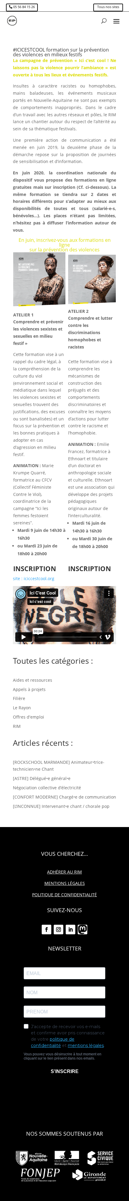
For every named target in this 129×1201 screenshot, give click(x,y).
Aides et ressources (32, 680)
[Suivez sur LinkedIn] (70, 929)
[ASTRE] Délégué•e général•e (41, 778)
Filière (19, 698)
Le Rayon (22, 707)
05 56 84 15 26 (24, 6)
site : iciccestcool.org (33, 578)
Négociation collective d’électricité (47, 787)
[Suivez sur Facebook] (46, 929)
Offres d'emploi (28, 717)
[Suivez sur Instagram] (58, 929)
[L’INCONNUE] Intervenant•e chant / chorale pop (61, 806)
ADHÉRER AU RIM (64, 872)
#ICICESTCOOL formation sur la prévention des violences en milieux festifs (61, 52)
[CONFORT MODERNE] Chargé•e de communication (64, 797)
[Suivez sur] (82, 929)
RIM (17, 726)
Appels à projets (29, 689)
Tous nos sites (108, 6)
